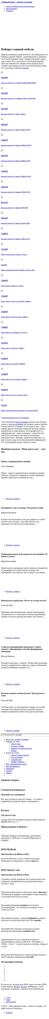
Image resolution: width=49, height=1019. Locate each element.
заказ (8, 1000)
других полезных (16, 424)
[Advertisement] (17, 29)
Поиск (9, 773)
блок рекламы (22, 422)
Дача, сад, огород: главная (17, 739)
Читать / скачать (13, 499)
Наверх (9, 1013)
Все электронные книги (16, 764)
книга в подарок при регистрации (20, 6)
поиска (25, 68)
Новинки (10, 768)
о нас (8, 997)
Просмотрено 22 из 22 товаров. (16, 418)
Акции (9, 771)
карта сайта (11, 1002)
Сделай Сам (16, 760)
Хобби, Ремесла (17, 762)
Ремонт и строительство (21, 748)
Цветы (14, 751)
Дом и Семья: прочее (20, 755)
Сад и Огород (17, 757)
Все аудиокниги (13, 766)
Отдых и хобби (17, 746)
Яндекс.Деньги (20, 987)
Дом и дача (15, 744)
